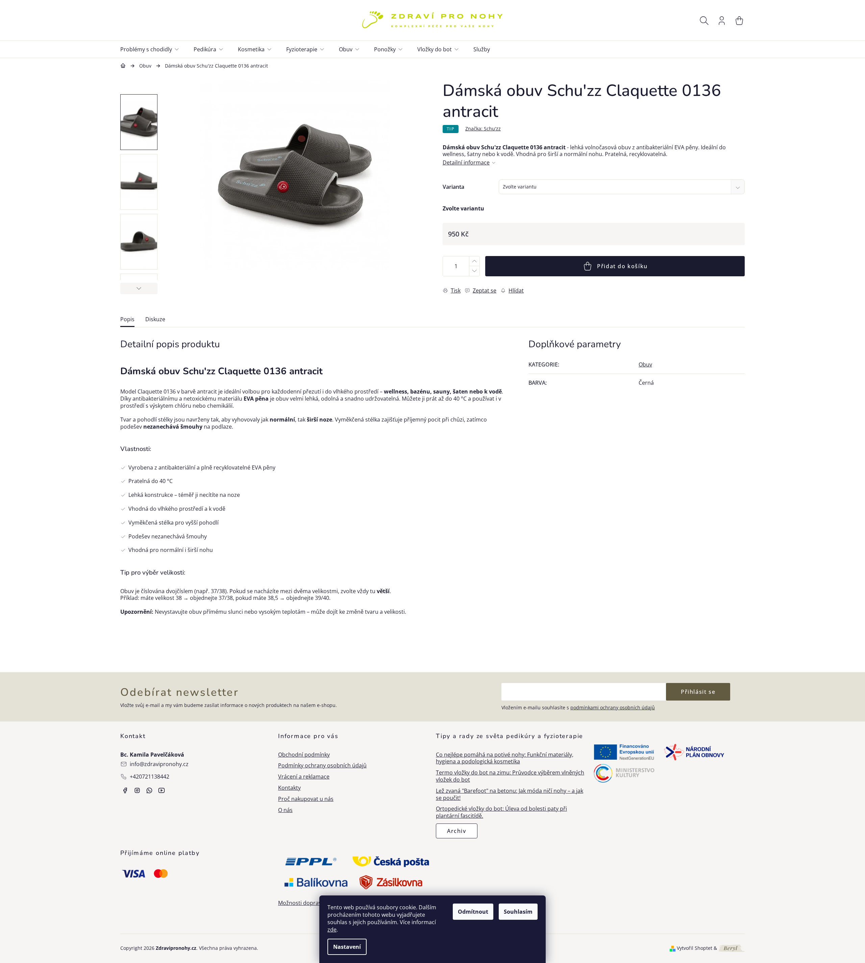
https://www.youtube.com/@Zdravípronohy (161, 790)
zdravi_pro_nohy (137, 790)
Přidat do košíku (622, 266)
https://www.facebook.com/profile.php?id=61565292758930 (125, 790)
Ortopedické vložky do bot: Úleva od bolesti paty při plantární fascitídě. (501, 812)
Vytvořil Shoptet (694, 948)
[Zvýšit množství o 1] (474, 261)
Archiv (456, 831)
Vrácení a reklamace (303, 776)
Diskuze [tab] (155, 319)
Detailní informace (466, 162)
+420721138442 (149, 776)
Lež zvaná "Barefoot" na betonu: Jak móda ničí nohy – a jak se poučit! (509, 794)
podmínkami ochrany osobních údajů (612, 707)
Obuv (645, 364)
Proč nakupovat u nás (305, 799)
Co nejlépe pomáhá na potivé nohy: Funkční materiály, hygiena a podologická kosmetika (504, 758)
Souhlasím (518, 911)
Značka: (483, 128)
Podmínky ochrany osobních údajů (322, 765)
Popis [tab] (127, 319)
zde (332, 929)
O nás (285, 810)
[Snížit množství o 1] (474, 271)
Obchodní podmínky (304, 754)
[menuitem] (153, 49)
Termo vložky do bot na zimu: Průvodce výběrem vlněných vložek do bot (510, 776)
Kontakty (289, 787)
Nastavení (347, 947)
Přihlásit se (698, 691)
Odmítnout (473, 911)
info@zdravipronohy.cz (159, 764)
